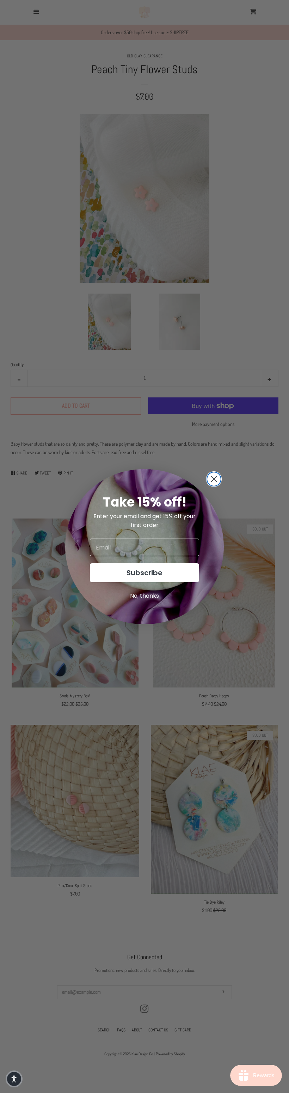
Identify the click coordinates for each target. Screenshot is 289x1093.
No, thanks (144, 596)
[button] (14, 1078)
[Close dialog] (214, 479)
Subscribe (144, 573)
